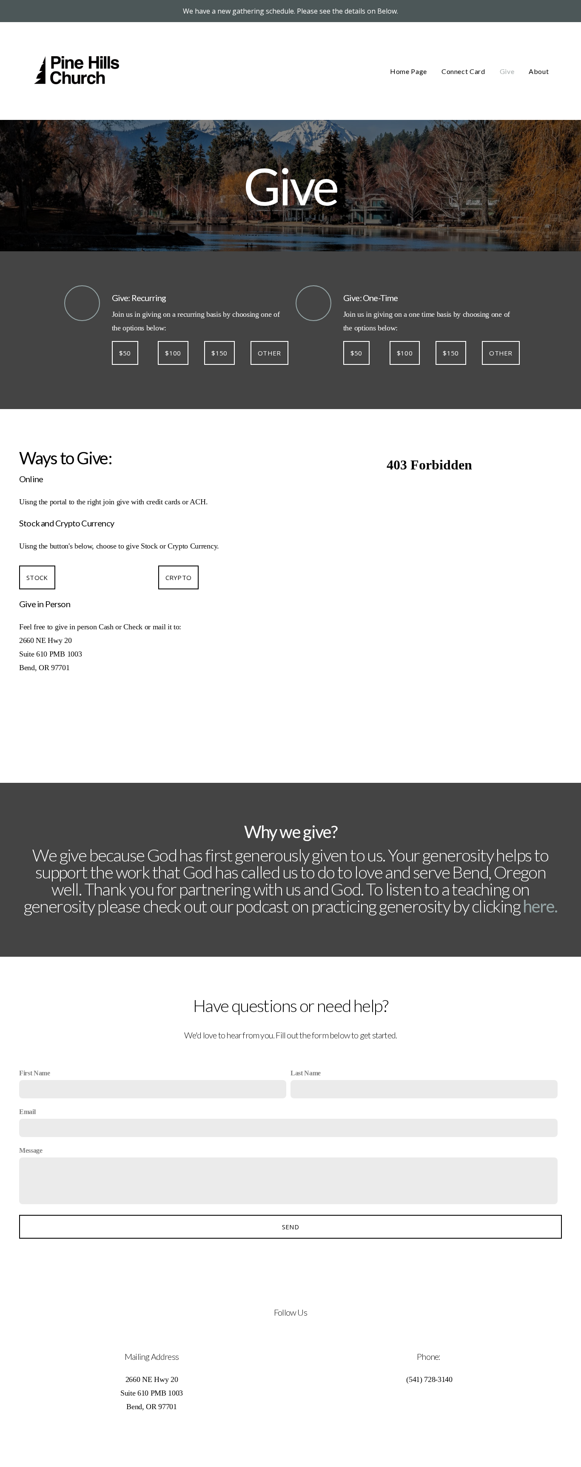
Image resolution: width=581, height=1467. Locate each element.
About (539, 71)
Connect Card (463, 71)
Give (507, 71)
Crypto (178, 577)
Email (27, 1111)
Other (269, 353)
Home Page (408, 71)
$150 (219, 353)
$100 (173, 353)
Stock (37, 577)
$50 (125, 353)
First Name (34, 1073)
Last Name (305, 1073)
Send (290, 1226)
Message (31, 1150)
